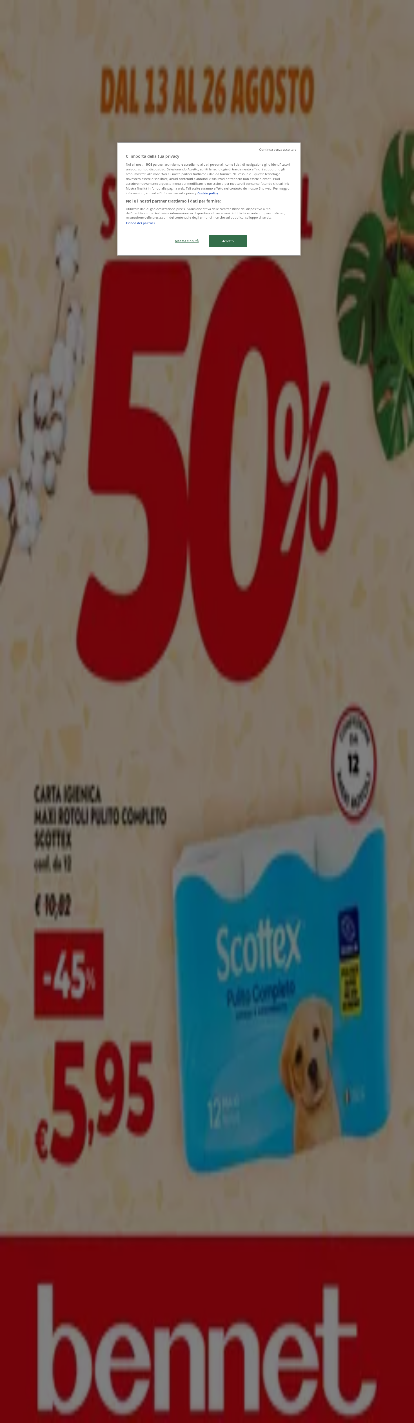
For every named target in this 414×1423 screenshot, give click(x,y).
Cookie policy (207, 193)
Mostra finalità (187, 241)
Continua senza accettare (277, 150)
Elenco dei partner (140, 223)
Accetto (228, 241)
